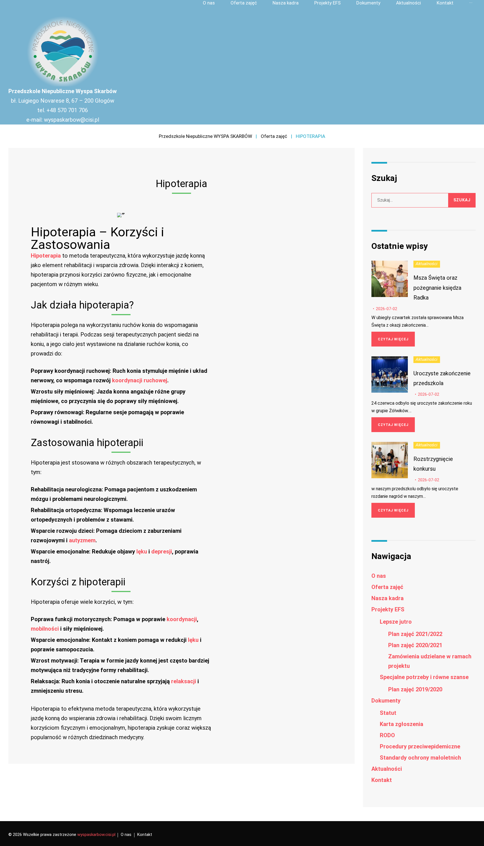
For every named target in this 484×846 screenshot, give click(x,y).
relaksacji (183, 681)
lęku (141, 551)
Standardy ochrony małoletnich (420, 757)
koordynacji (182, 619)
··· (471, 3)
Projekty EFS (327, 3)
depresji (161, 551)
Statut (388, 713)
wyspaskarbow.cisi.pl (96, 834)
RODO (387, 735)
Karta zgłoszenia (401, 724)
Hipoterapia (46, 255)
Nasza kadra (286, 3)
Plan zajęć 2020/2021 (415, 645)
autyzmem (82, 540)
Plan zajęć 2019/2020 (415, 689)
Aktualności (408, 3)
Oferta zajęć (244, 3)
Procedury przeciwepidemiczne (420, 746)
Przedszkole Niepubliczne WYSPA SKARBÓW (205, 136)
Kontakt (445, 3)
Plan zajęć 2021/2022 (415, 634)
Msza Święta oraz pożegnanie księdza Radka (437, 287)
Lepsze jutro (396, 621)
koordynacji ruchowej (139, 380)
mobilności (45, 628)
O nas (209, 3)
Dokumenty (368, 3)
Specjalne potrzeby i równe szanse (424, 677)
